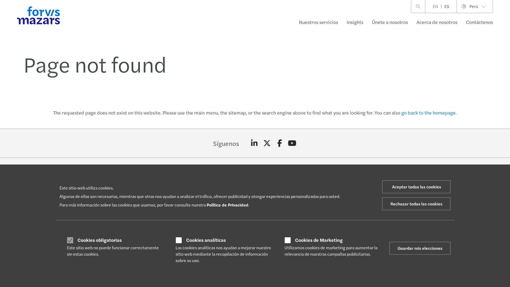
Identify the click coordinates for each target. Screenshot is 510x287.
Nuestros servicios (318, 22)
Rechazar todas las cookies (416, 204)
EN (435, 6)
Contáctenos (479, 22)
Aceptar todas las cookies (416, 187)
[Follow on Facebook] (279, 143)
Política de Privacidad (227, 205)
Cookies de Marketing (319, 240)
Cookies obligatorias (100, 240)
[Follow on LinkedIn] (254, 143)
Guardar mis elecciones (420, 248)
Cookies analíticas (206, 240)
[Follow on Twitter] (267, 143)
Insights (355, 22)
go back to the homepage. (429, 112)
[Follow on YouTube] (292, 143)
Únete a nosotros (390, 22)
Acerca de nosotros (436, 22)
